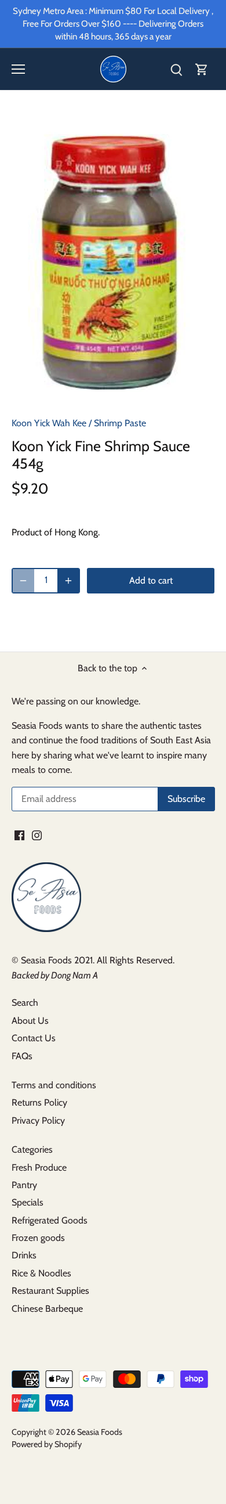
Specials (27, 1202)
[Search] (176, 69)
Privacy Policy (38, 1120)
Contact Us (34, 1038)
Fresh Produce (39, 1167)
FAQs (22, 1056)
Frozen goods (38, 1237)
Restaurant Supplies (50, 1290)
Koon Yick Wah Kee (49, 423)
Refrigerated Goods (50, 1220)
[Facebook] (19, 835)
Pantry (24, 1184)
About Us (30, 1020)
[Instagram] (37, 835)
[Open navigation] (18, 69)
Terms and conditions (54, 1085)
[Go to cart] (202, 69)
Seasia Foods (99, 1432)
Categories (32, 1149)
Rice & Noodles (41, 1273)
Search (25, 1002)
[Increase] (68, 581)
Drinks (24, 1255)
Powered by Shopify (47, 1444)
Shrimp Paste (120, 423)
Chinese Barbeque (47, 1308)
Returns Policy (39, 1102)
